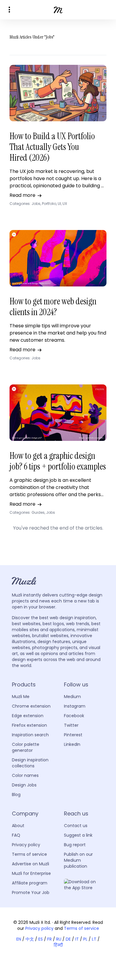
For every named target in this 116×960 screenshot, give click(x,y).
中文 (30, 939)
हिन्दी (58, 945)
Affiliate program (29, 883)
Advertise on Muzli (30, 864)
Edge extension (27, 716)
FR (49, 939)
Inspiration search (30, 735)
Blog (16, 795)
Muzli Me (20, 697)
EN (18, 939)
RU (58, 939)
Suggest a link (78, 835)
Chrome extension (31, 706)
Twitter (71, 725)
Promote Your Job (30, 892)
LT (94, 939)
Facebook (74, 716)
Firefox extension (29, 725)
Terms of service (29, 854)
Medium (72, 697)
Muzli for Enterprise (31, 873)
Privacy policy (26, 845)
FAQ (16, 835)
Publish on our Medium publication (78, 860)
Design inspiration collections (30, 763)
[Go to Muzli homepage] (58, 9)
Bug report (75, 845)
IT (77, 939)
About (18, 826)
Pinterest (73, 735)
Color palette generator (25, 747)
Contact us (75, 826)
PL (85, 939)
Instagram (74, 706)
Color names (25, 775)
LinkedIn (72, 744)
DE (68, 939)
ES (40, 939)
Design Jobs (24, 785)
